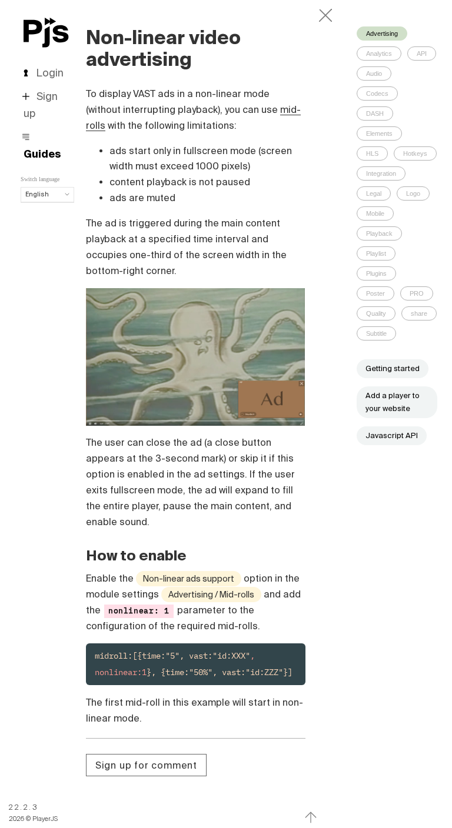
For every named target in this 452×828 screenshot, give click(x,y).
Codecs (377, 93)
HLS (372, 153)
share (419, 313)
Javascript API (391, 435)
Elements (379, 133)
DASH (375, 113)
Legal (373, 193)
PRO (417, 293)
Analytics (379, 53)
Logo (413, 193)
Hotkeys (415, 153)
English (37, 194)
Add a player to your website (392, 402)
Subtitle (376, 333)
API (422, 53)
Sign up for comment (146, 765)
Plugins (376, 273)
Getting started (392, 368)
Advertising (382, 33)
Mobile (375, 213)
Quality (376, 313)
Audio (374, 73)
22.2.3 (23, 807)
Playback (379, 233)
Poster (375, 293)
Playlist (376, 253)
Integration (381, 173)
